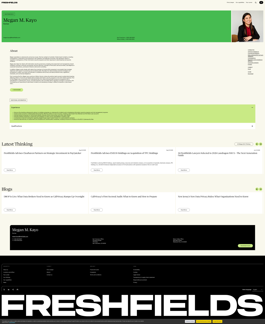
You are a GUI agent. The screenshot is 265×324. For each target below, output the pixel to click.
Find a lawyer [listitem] (50, 269)
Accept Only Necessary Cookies (204, 321)
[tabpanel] (132, 160)
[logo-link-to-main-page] (9, 3)
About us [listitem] (5, 269)
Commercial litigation (253, 53)
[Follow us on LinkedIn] (8, 289)
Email (249, 69)
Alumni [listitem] (48, 272)
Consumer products (253, 62)
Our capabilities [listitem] (7, 280)
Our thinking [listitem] (6, 277)
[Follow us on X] (4, 289)
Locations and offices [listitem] (8, 272)
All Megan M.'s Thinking (243, 144)
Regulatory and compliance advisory (255, 60)
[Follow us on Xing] (13, 289)
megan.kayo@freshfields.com (11, 37)
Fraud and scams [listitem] (94, 269)
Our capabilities (240, 2)
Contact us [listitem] (49, 275)
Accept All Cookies (217, 321)
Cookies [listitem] (135, 272)
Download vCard (245, 245)
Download (250, 73)
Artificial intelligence (253, 51)
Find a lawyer (230, 2)
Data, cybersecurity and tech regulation (255, 55)
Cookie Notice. (12, 322)
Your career (249, 2)
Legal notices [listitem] (136, 275)
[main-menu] (261, 2)
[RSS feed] (17, 289)
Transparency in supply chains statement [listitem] (144, 277)
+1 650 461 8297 (130, 37)
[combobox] (257, 289)
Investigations (252, 58)
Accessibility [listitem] (136, 269)
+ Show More (16, 90)
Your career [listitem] (6, 275)
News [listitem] (4, 282)
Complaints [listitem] (93, 272)
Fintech (250, 64)
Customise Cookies (190, 321)
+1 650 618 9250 (129, 39)
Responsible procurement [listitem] (140, 280)
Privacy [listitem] (135, 282)
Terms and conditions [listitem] (95, 275)
